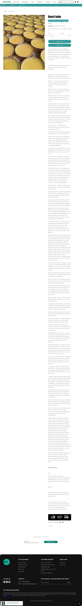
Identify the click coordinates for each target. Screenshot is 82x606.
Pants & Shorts (21, 567)
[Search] (71, 2)
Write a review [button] (50, 542)
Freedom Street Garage (38, 600)
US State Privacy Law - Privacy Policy (48, 570)
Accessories (21, 571)
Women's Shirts (22, 562)
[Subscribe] (68, 582)
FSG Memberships (45, 567)
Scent (49, 33)
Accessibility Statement (46, 573)
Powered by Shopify (47, 600)
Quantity (62, 33)
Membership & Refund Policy (48, 564)
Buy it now (59, 45)
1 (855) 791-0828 (25, 581)
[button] (25, 2)
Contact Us (62, 562)
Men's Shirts (21, 569)
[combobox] (66, 2)
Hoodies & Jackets (22, 564)
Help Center (63, 564)
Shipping (50, 26)
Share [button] (50, 525)
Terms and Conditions (46, 562)
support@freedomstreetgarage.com (29, 583)
